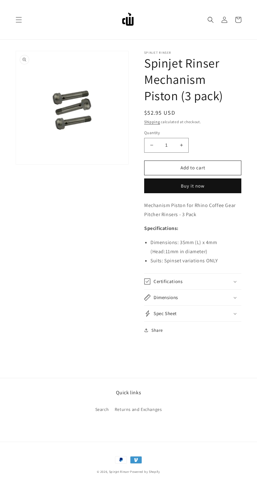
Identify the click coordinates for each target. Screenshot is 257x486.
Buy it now (193, 186)
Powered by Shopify (145, 472)
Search (102, 409)
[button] (19, 20)
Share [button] (157, 330)
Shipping (152, 121)
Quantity (152, 132)
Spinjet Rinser (119, 472)
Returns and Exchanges (138, 409)
